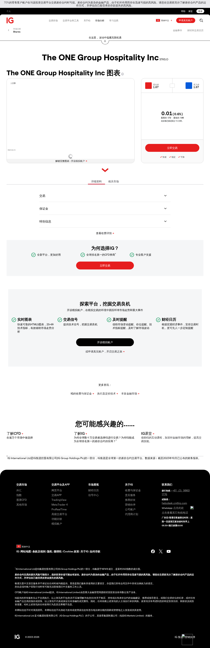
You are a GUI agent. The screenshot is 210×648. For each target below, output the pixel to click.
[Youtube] (169, 551)
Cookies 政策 (71, 551)
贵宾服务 (130, 495)
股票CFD (21, 499)
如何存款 (95, 551)
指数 (19, 495)
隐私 (49, 551)
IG (17, 551)
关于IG (87, 20)
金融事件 (177, 30)
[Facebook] (153, 551)
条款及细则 (39, 551)
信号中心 (93, 495)
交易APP (57, 495)
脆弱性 (58, 551)
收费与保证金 (133, 490)
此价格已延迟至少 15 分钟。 (172, 121)
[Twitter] (161, 551)
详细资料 (96, 181)
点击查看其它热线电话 (175, 512)
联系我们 (167, 484)
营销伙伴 (130, 504)
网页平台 (57, 490)
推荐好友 (130, 499)
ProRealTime (59, 509)
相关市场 (113, 181)
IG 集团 (179, 636)
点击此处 (178, 507)
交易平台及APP (61, 484)
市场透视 (93, 484)
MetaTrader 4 (60, 504)
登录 (200, 11)
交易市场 (53, 20)
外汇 (19, 490)
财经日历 (93, 490)
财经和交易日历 (195, 30)
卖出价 (156, 84)
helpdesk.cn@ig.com (174, 503)
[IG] (10, 20)
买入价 (196, 84)
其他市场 (21, 504)
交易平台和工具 (71, 20)
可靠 (183, 157)
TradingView (59, 499)
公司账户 (130, 509)
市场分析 (99, 20)
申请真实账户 (186, 20)
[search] (201, 20)
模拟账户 (57, 523)
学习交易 (113, 20)
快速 (165, 157)
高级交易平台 (59, 514)
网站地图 (26, 551)
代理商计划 (131, 514)
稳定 (174, 157)
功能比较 (57, 518)
